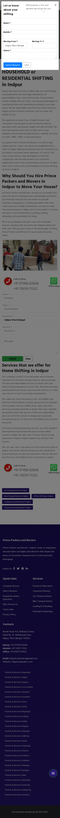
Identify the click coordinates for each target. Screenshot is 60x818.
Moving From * (10, 41)
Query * (7, 50)
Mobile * (7, 32)
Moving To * (38, 41)
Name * (6, 23)
